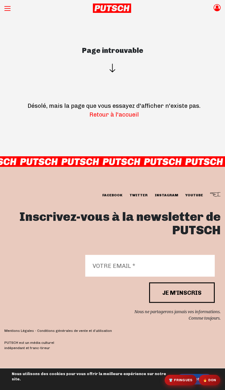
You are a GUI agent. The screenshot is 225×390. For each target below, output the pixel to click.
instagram (166, 195)
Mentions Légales (19, 331)
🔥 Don (209, 380)
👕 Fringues (180, 380)
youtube (194, 195)
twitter (138, 195)
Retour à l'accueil (114, 114)
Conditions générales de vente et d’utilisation (74, 331)
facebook (112, 195)
